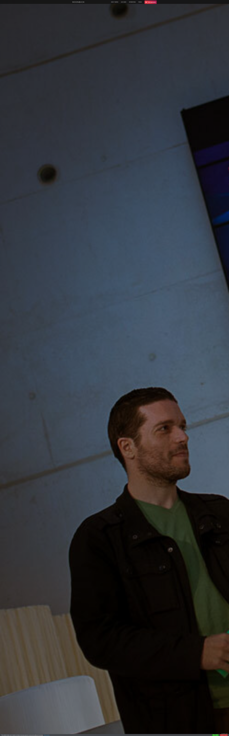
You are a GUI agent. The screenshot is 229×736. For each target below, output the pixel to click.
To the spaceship (152, 2)
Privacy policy (47, 735)
